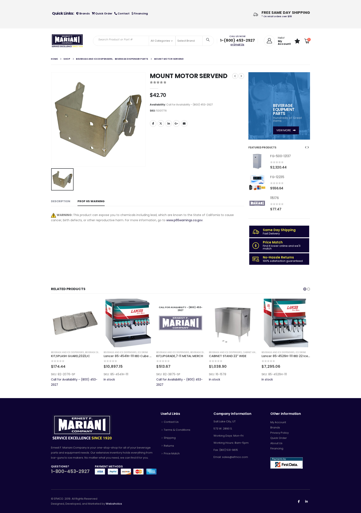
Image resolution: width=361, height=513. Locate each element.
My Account (278, 422)
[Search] (208, 39)
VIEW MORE (283, 130)
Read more (198, 305)
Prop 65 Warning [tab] (91, 201)
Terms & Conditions (177, 430)
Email (184, 123)
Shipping (170, 438)
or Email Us (237, 44)
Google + (176, 123)
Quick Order (103, 13)
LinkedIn (168, 123)
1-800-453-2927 (70, 471)
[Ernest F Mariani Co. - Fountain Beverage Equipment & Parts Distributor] (67, 41)
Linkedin (306, 501)
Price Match (172, 453)
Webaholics (114, 504)
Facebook (153, 123)
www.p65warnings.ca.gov (184, 220)
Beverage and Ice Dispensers (67, 352)
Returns (169, 446)
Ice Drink (143, 352)
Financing (140, 13)
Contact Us (171, 422)
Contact (123, 13)
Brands (84, 13)
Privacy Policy (279, 433)
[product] (257, 161)
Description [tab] (60, 201)
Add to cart (92, 305)
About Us (276, 443)
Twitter (161, 123)
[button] (306, 147)
